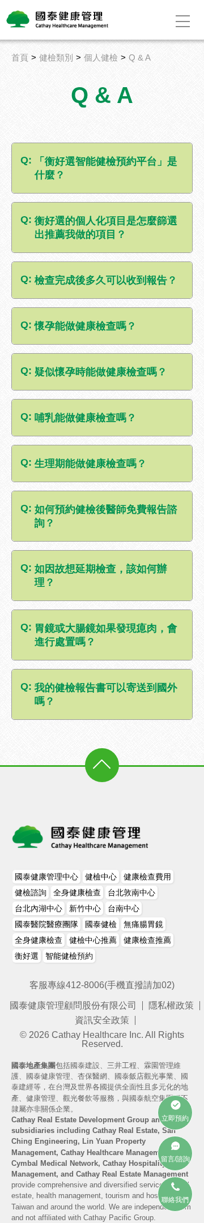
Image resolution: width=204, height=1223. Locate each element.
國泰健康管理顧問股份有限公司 (73, 1005)
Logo (58, 19)
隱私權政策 (171, 1005)
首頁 (19, 57)
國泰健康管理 (81, 837)
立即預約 (175, 1118)
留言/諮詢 (175, 1159)
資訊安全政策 (102, 1020)
